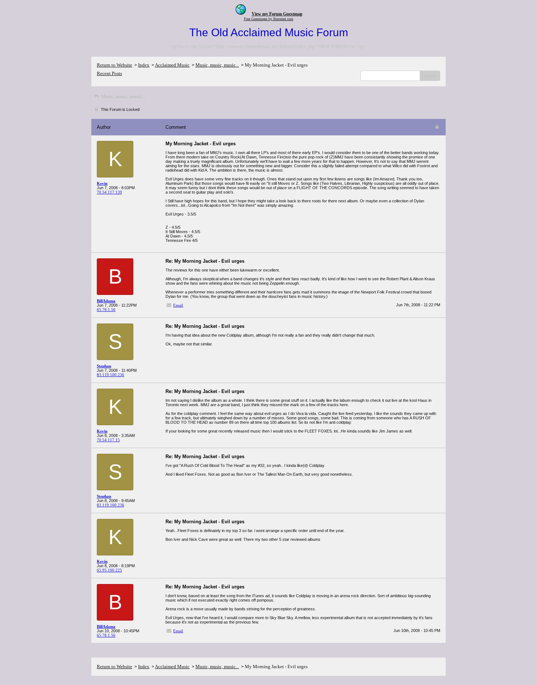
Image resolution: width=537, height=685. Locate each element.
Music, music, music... (217, 65)
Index (143, 65)
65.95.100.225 (109, 570)
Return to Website (114, 65)
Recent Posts (109, 73)
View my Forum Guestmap (277, 13)
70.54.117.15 (108, 440)
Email (178, 305)
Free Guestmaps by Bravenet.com (268, 19)
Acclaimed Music (172, 65)
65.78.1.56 (106, 309)
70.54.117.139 (109, 192)
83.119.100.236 (110, 375)
